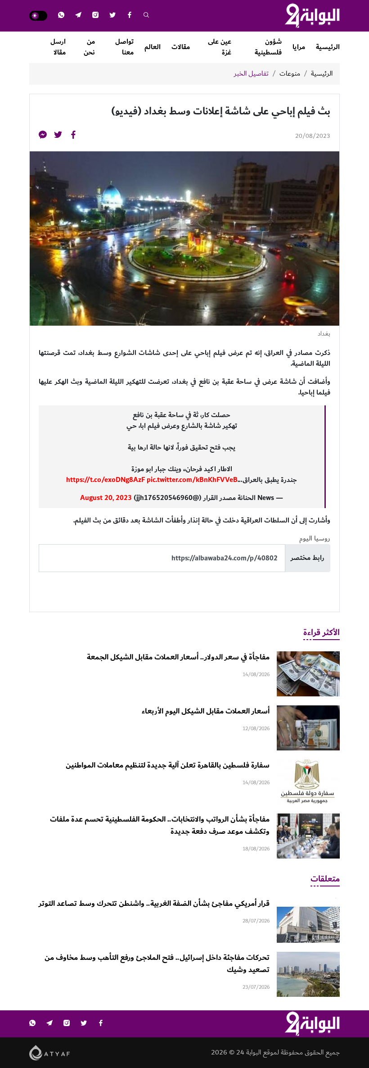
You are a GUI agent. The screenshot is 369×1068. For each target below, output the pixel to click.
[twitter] (112, 16)
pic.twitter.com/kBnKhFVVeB (192, 480)
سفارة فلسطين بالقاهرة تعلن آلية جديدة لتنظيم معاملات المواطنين (168, 765)
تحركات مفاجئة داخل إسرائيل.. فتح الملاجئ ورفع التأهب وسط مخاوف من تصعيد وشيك (157, 964)
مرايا (298, 47)
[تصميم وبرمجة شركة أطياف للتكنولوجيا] (49, 1052)
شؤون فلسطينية (268, 47)
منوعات (289, 73)
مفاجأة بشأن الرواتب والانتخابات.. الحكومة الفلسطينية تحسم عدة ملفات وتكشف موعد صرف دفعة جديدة (160, 825)
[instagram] (95, 16)
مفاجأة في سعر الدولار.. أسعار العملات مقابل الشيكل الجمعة (178, 657)
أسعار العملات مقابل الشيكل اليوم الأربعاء (206, 711)
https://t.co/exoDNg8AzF (105, 480)
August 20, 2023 (106, 498)
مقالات (180, 47)
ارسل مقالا (58, 47)
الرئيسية (328, 47)
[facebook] (129, 16)
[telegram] (78, 16)
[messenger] (43, 136)
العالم (152, 47)
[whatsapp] (61, 16)
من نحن (89, 47)
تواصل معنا (124, 47)
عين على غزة (219, 47)
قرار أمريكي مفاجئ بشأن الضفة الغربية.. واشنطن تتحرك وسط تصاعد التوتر (154, 903)
